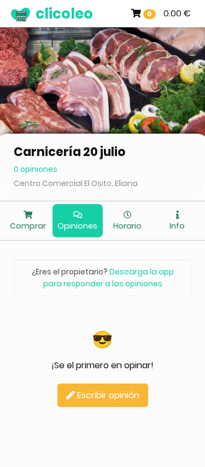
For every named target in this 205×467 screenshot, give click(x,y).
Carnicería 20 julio (70, 151)
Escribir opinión (107, 395)
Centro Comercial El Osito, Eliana (76, 183)
